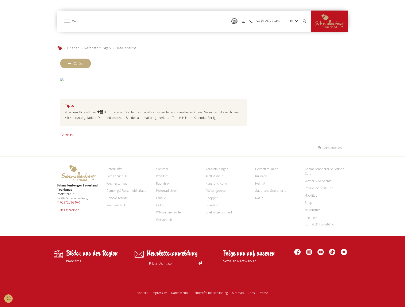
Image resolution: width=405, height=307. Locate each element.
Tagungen (312, 217)
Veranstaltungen (97, 48)
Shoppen (212, 198)
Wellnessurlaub (117, 183)
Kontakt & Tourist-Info (319, 224)
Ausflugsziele (214, 176)
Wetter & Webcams (318, 181)
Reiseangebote (117, 198)
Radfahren (163, 183)
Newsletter (312, 210)
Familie (161, 198)
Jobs (251, 293)
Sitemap (238, 293)
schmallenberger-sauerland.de (59, 48)
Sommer (162, 169)
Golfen (160, 205)
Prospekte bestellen (319, 188)
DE (292, 21)
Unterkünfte (115, 169)
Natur (259, 198)
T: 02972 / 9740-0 (69, 202)
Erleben (73, 48)
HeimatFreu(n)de (266, 169)
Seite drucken (331, 148)
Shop (308, 202)
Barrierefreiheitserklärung (210, 293)
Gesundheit (164, 219)
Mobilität (311, 195)
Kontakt (142, 293)
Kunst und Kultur (217, 183)
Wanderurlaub (116, 205)
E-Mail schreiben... (69, 210)
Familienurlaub (117, 176)
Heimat (260, 183)
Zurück (78, 63)
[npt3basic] (330, 21)
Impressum (159, 293)
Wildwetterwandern (170, 212)
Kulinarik (261, 176)
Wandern (162, 176)
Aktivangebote (216, 190)
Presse (263, 293)
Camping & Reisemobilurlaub (126, 190)
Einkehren (212, 205)
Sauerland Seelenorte (270, 190)
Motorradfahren (167, 190)
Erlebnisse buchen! (219, 212)
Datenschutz (179, 293)
